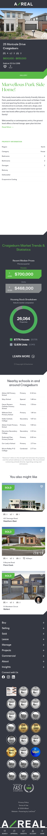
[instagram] (8, 676)
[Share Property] (11, 67)
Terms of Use (23, 805)
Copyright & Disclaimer (24, 364)
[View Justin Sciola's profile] (39, 600)
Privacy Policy (23, 802)
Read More (6, 127)
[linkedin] (13, 676)
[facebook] (3, 676)
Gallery (23, 75)
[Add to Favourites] (5, 67)
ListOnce (31, 811)
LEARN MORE (21, 356)
